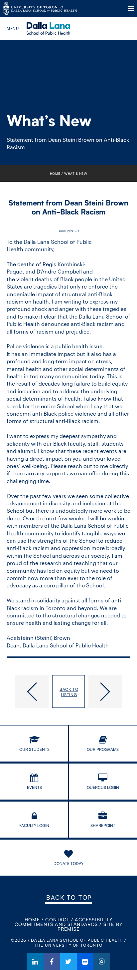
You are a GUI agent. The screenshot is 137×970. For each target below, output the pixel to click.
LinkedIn (35, 961)
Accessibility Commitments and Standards (63, 922)
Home (55, 173)
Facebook (52, 961)
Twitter (68, 961)
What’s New (75, 173)
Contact (57, 919)
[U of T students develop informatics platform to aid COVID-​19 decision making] (28, 691)
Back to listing (69, 692)
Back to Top (69, 897)
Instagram (101, 961)
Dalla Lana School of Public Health (57, 28)
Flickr (85, 961)
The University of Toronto (40, 8)
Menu (131, 8)
